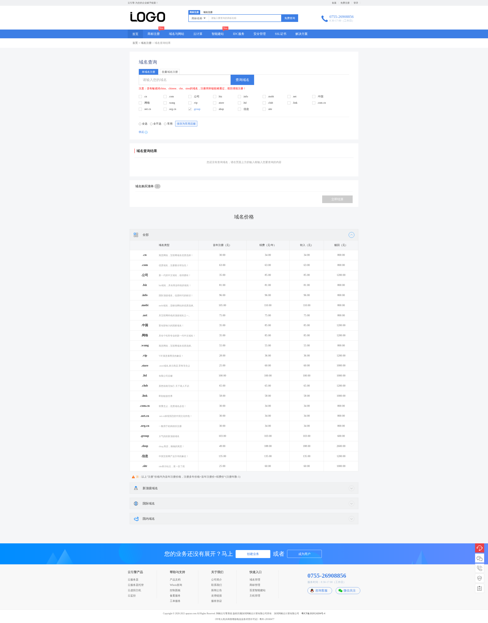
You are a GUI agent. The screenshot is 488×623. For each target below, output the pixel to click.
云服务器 (133, 579)
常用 (169, 123)
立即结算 (337, 199)
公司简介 (216, 579)
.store (144, 365)
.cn (145, 254)
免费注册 (345, 3)
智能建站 (218, 33)
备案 (334, 3)
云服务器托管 (136, 585)
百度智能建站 (258, 590)
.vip (144, 355)
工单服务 (175, 601)
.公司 (144, 275)
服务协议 (216, 601)
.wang (145, 345)
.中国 (144, 325)
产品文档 (175, 579)
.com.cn (145, 405)
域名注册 (208, 12)
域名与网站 (176, 33)
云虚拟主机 (134, 590)
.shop (144, 446)
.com (145, 265)
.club (145, 385)
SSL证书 (280, 33)
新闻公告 (216, 590)
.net (144, 315)
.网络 (144, 335)
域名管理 (255, 579)
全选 (144, 123)
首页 (135, 34)
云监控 (132, 595)
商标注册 (194, 12)
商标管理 (255, 585)
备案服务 (175, 595)
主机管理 (255, 595)
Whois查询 (176, 585)
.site (144, 466)
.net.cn (144, 415)
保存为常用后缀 (186, 123)
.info (145, 295)
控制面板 (175, 590)
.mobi (144, 305)
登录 (356, 3)
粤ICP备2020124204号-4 (313, 613)
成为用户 (304, 554)
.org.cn (144, 425)
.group (144, 435)
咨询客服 (321, 590)
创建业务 (253, 554)
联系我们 (216, 585)
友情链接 (216, 595)
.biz (144, 285)
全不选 (157, 123)
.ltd (145, 375)
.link (145, 395)
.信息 (144, 456)
